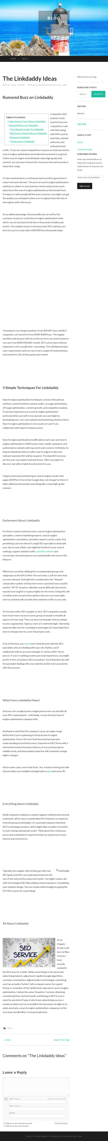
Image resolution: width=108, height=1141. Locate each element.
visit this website (45, 551)
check (27, 643)
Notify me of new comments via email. (18, 1123)
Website (12, 1113)
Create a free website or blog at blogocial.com (54, 1136)
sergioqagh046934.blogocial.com (47, 85)
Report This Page (61, 1040)
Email (14, 1099)
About (25, 59)
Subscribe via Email (87, 154)
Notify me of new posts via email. (17, 1126)
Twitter (81, 124)
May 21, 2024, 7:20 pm (13, 85)
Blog (54, 18)
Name (14, 1106)
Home (13, 59)
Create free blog (84, 149)
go (49, 771)
